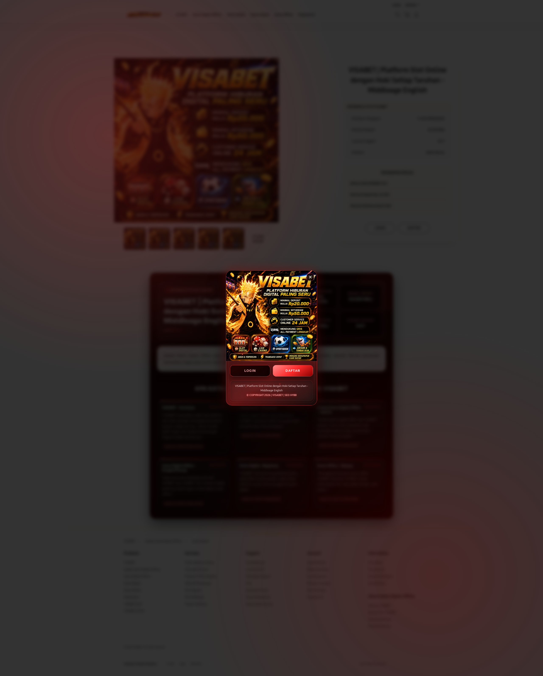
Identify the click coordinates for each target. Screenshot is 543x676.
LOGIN (250, 371)
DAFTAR (292, 371)
